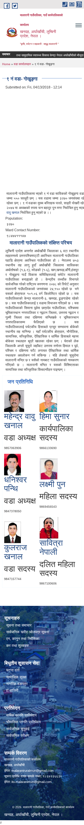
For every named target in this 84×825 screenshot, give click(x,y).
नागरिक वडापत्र (17, 684)
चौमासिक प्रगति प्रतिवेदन (23, 722)
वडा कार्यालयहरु (22, 64)
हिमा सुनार (54, 416)
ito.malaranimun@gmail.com (31, 782)
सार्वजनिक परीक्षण (17, 736)
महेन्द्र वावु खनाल (19, 421)
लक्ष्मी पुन (52, 484)
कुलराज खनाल (15, 552)
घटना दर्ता (13, 670)
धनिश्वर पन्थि (15, 484)
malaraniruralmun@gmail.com (32, 770)
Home (6, 64)
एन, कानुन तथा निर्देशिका (22, 639)
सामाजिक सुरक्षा (16, 677)
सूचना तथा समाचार (18, 625)
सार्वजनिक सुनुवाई (18, 729)
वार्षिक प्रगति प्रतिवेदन (21, 715)
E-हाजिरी (12, 690)
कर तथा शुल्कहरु (17, 646)
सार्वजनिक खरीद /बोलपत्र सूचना (27, 632)
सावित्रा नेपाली (51, 547)
